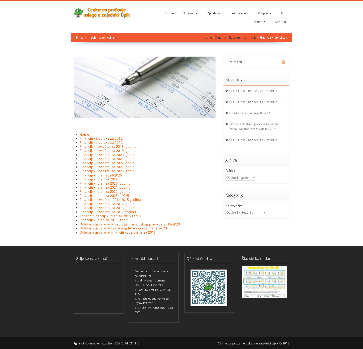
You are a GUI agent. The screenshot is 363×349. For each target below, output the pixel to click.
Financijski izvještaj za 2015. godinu (108, 203)
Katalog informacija (243, 37)
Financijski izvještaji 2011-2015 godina (110, 199)
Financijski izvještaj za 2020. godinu (108, 154)
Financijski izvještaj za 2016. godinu (108, 207)
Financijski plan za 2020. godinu (105, 183)
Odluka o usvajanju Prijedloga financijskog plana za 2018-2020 (129, 224)
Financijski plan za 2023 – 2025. (104, 195)
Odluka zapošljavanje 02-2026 (250, 113)
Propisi (263, 13)
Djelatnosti (214, 13)
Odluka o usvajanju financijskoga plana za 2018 (117, 232)
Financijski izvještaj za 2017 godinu (107, 212)
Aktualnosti (240, 13)
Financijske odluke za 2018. (101, 138)
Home (169, 13)
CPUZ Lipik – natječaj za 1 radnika (253, 102)
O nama (188, 13)
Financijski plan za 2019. (98, 179)
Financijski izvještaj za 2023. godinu (108, 167)
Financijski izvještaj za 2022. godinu (108, 163)
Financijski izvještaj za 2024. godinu (108, 171)
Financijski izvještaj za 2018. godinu (108, 146)
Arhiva (230, 170)
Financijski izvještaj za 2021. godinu (108, 158)
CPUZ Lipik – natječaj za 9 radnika (253, 91)
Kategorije (234, 205)
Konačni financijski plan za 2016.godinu (111, 216)
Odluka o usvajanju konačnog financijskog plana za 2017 (125, 228)
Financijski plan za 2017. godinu (105, 220)
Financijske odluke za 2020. (101, 142)
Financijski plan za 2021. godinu (105, 187)
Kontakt (280, 22)
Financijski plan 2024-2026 (100, 175)
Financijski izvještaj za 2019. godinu (108, 150)
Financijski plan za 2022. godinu (105, 191)
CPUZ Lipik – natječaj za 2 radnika (253, 140)
